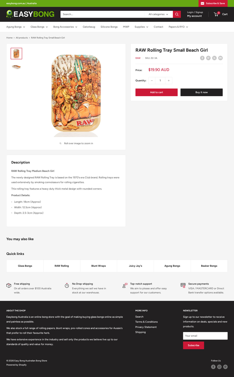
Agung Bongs (13, 26)
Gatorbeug (89, 26)
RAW (138, 58)
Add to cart (156, 92)
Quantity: (140, 80)
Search (139, 316)
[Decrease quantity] (152, 80)
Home (9, 37)
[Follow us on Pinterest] (225, 367)
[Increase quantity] (168, 80)
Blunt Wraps (98, 265)
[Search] (177, 14)
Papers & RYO (176, 26)
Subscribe (193, 345)
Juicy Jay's (135, 265)
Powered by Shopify (16, 364)
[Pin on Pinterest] (208, 57)
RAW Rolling (62, 265)
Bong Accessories (63, 26)
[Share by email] (220, 57)
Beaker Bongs (209, 265)
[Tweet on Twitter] (214, 57)
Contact (158, 26)
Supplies (140, 26)
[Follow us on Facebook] (213, 367)
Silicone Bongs (109, 26)
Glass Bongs (37, 26)
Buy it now (201, 92)
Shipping (140, 332)
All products (22, 37)
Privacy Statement (146, 327)
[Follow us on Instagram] (219, 367)
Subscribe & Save (215, 3)
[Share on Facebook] (202, 57)
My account (194, 15)
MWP (126, 26)
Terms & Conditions (146, 321)
